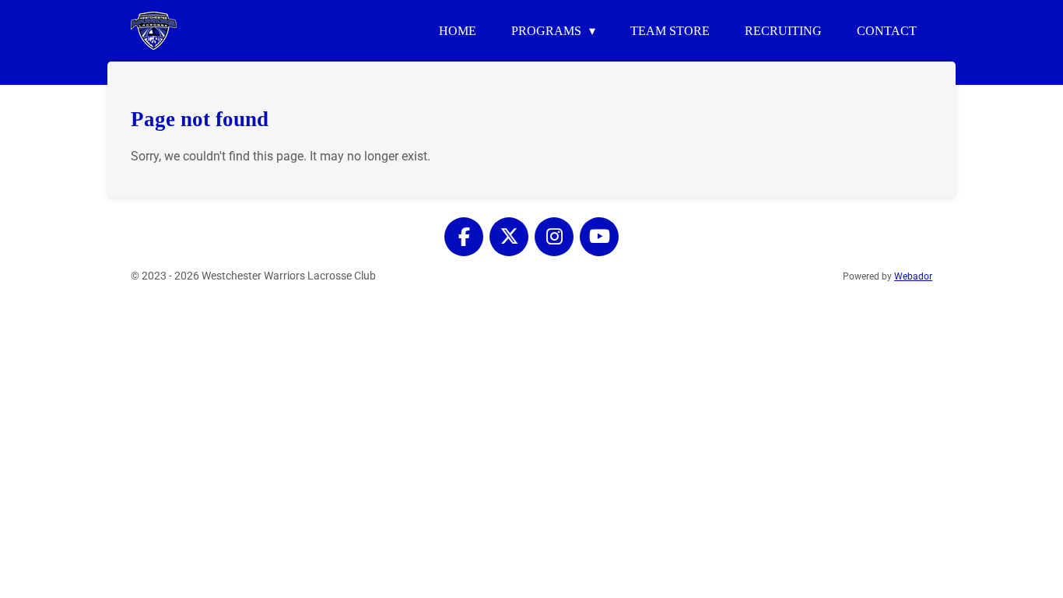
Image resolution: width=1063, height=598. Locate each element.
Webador (913, 276)
